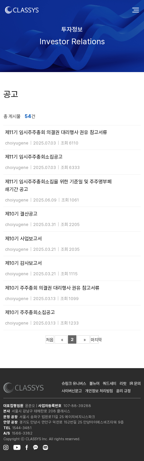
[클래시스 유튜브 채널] (16, 447)
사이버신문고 (72, 391)
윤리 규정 (123, 391)
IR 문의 (135, 384)
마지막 (95, 339)
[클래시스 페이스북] (26, 447)
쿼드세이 (109, 384)
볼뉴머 (94, 384)
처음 (49, 339)
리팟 (123, 384)
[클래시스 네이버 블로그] (45, 447)
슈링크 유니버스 (74, 384)
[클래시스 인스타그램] (5, 447)
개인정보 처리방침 (99, 391)
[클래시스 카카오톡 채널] (35, 447)
